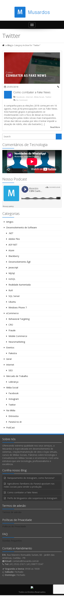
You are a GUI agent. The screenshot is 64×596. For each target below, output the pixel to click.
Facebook (20, 97)
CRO (11, 324)
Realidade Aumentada (20, 284)
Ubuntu (12, 301)
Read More (55, 127)
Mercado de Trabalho (17, 376)
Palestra (13, 353)
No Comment (21, 100)
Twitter (48, 97)
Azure (11, 250)
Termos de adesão (11, 512)
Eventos (10, 347)
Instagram (14, 398)
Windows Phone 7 (18, 307)
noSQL (12, 278)
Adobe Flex (14, 238)
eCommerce (12, 313)
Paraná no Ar (15, 421)
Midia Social (39, 97)
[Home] (3, 45)
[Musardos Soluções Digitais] (32, 12)
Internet (29, 97)
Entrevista (13, 416)
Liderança (13, 381)
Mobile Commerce (18, 336)
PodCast (10, 427)
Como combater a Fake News (31, 92)
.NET (11, 233)
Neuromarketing (17, 341)
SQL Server (14, 296)
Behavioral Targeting (19, 318)
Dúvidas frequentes (12, 540)
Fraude (12, 330)
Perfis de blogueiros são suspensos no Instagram (32, 498)
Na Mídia (10, 410)
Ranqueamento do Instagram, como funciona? (30, 477)
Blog (9, 45)
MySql (12, 273)
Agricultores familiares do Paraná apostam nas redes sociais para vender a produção (29, 485)
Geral (8, 358)
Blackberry (14, 256)
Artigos (9, 221)
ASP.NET (13, 244)
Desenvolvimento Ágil (19, 261)
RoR (11, 290)
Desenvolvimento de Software (21, 227)
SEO (11, 370)
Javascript (13, 267)
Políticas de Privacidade (14, 526)
